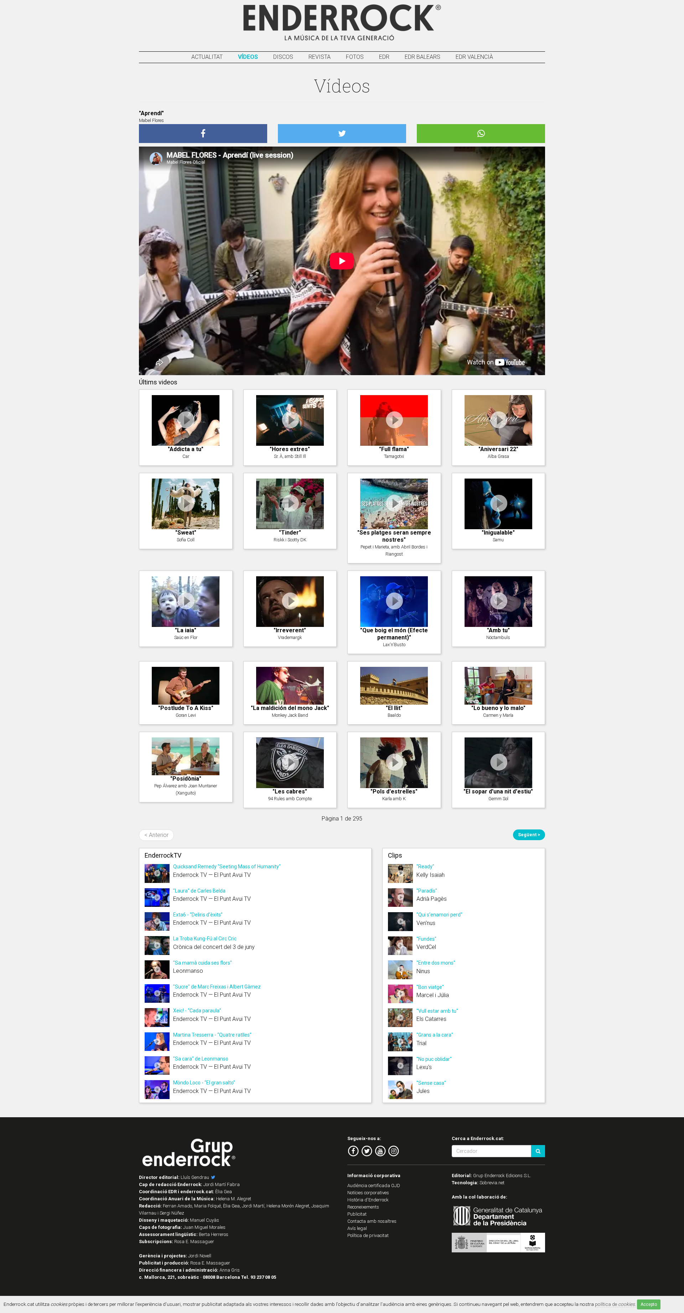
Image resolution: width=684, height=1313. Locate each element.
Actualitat (207, 56)
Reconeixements (363, 1207)
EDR (384, 56)
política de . (615, 1304)
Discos (283, 56)
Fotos (355, 56)
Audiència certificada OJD (373, 1185)
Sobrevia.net (492, 1182)
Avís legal (357, 1228)
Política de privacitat (368, 1235)
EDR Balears (422, 56)
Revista (320, 56)
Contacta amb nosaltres (372, 1221)
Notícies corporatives (368, 1192)
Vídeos (248, 56)
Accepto (649, 1304)
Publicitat (357, 1214)
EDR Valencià (474, 56)
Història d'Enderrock (368, 1199)
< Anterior (156, 835)
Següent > (529, 834)
